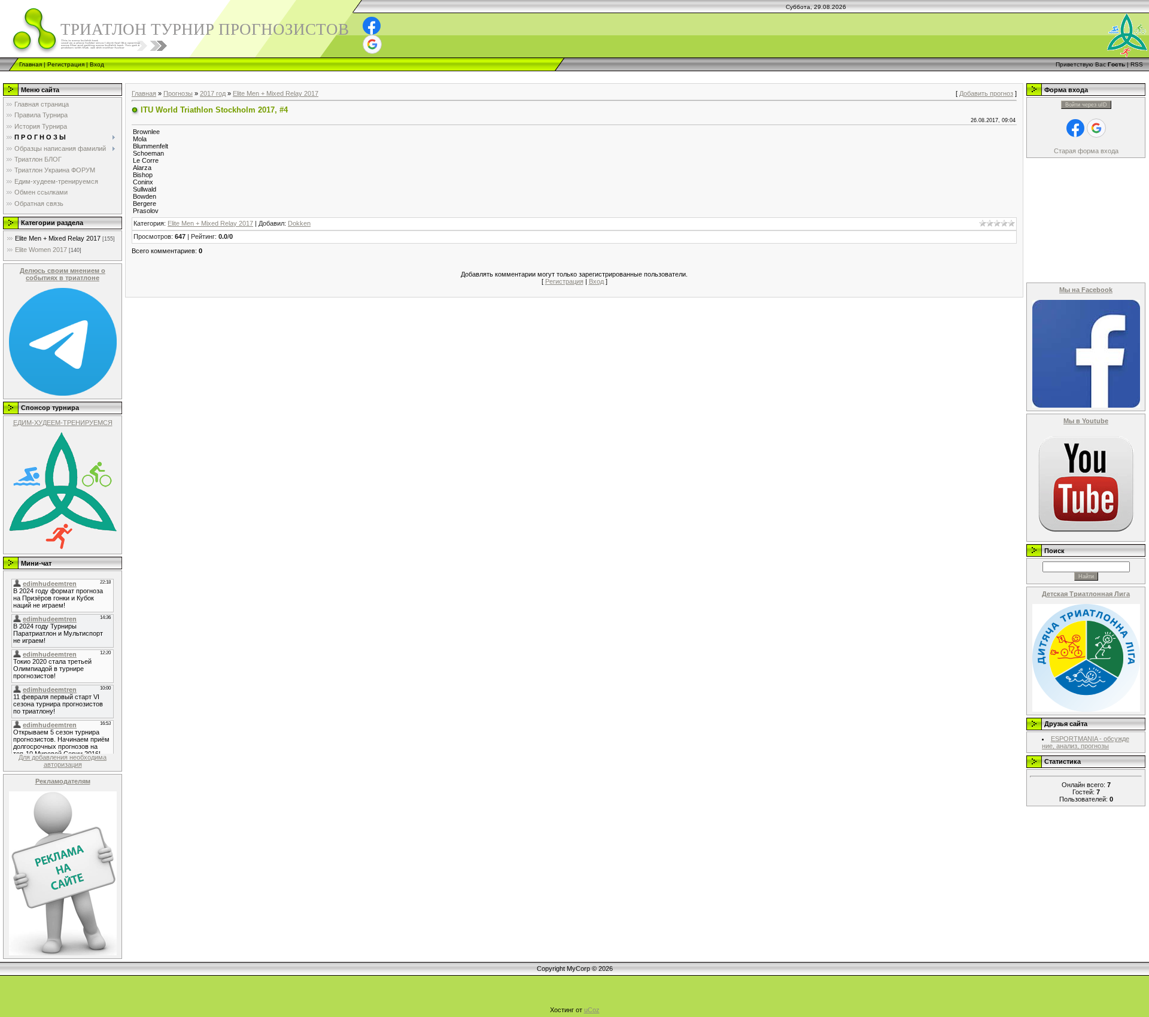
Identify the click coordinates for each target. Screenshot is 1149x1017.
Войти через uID (1086, 105)
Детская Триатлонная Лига (1086, 593)
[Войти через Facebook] (372, 26)
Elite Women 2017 (41, 249)
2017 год (213, 93)
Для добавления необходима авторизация (63, 761)
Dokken (299, 223)
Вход (97, 64)
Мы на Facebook (1085, 289)
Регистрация (65, 64)
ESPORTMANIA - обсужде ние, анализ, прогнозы (1085, 742)
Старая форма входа (1086, 150)
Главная (30, 64)
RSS (1136, 64)
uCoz (592, 1009)
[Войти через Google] (372, 44)
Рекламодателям (62, 781)
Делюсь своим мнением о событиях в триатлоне (62, 274)
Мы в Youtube (1085, 420)
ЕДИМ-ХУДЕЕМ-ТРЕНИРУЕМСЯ (63, 422)
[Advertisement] (218, 75)
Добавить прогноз (986, 93)
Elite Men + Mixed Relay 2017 (58, 238)
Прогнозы (178, 93)
